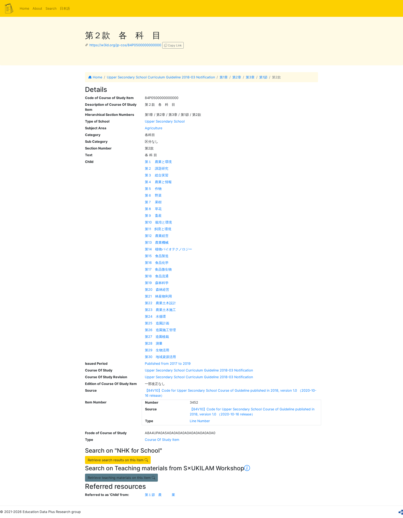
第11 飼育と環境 (158, 229)
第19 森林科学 (157, 283)
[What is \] (247, 468)
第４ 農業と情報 (158, 182)
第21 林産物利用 (158, 296)
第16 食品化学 (157, 262)
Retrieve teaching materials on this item (120, 478)
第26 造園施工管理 (160, 330)
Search (51, 8)
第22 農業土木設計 (160, 303)
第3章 (250, 77)
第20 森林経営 (157, 289)
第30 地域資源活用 (160, 357)
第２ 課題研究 (156, 168)
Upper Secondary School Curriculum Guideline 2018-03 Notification (161, 77)
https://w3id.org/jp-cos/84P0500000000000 (125, 45)
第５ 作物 (153, 188)
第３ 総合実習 (156, 175)
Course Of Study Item (162, 439)
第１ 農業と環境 (158, 162)
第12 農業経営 (157, 236)
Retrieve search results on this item (116, 460)
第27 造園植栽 (157, 336)
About (37, 8)
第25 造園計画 (157, 323)
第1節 (263, 77)
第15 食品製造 (157, 256)
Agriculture (153, 128)
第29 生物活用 (157, 350)
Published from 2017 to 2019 (168, 363)
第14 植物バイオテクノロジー (168, 249)
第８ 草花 (153, 209)
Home (24, 8)
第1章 (224, 77)
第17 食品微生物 (158, 269)
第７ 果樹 (153, 202)
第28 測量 (153, 343)
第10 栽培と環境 (158, 222)
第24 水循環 (155, 316)
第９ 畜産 (153, 215)
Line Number (200, 421)
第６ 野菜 (153, 195)
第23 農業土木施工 (160, 310)
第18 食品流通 (157, 276)
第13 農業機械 (157, 242)
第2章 (236, 77)
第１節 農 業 (160, 495)
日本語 (65, 8)
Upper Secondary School (165, 121)
